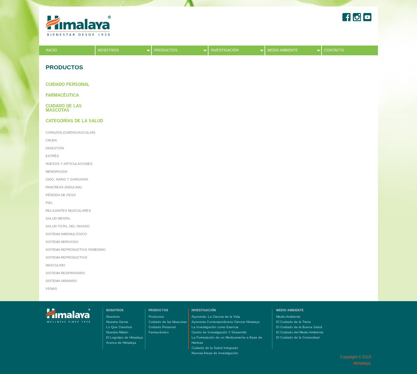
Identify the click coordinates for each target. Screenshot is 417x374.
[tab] (74, 84)
